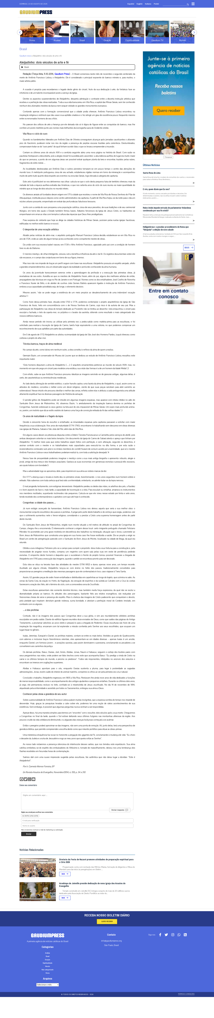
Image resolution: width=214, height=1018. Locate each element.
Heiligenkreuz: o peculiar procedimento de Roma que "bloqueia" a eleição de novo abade (166, 228)
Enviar (28, 834)
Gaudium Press (62, 73)
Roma (47, 973)
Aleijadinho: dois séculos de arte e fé (44, 62)
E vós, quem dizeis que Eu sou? (156, 189)
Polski (156, 4)
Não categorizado (48, 970)
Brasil (23, 49)
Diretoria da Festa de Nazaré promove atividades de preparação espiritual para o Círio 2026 (96, 860)
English (139, 4)
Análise (47, 953)
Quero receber (107, 922)
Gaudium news (25, 56)
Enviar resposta (118, 810)
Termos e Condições (186, 994)
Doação (47, 960)
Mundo (47, 966)
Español (131, 4)
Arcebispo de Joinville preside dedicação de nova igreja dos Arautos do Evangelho (92, 884)
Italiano (148, 4)
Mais (63, 874)
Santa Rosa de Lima (151, 173)
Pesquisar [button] (168, 157)
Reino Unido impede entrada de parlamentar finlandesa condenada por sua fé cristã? (167, 209)
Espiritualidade (47, 963)
